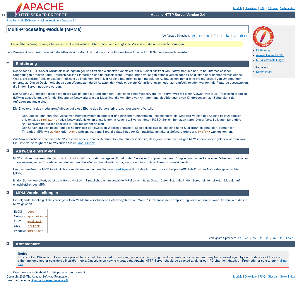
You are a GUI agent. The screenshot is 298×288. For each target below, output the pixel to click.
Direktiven (251, 8)
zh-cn (243, 35)
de (193, 35)
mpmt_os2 (34, 221)
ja (221, 35)
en (200, 35)
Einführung (263, 50)
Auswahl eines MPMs (270, 55)
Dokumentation (49, 20)
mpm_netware (37, 216)
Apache (11, 20)
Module (237, 8)
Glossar (273, 8)
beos (30, 211)
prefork (204, 132)
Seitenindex (287, 8)
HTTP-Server (28, 20)
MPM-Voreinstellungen (270, 60)
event (73, 132)
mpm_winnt (49, 120)
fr (214, 35)
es (208, 35)
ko (227, 35)
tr (234, 35)
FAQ (262, 8)
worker (55, 132)
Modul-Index (86, 143)
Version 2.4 (69, 20)
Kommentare (264, 71)
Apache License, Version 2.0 (49, 280)
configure (122, 169)
